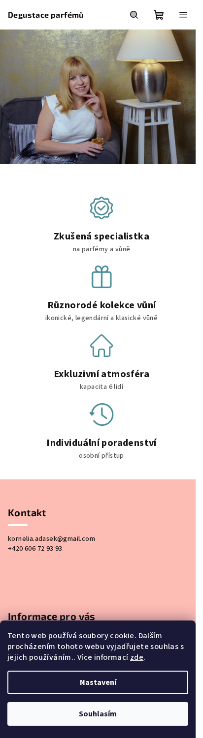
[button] (10, 97)
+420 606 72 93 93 (35, 549)
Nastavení (98, 682)
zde (136, 657)
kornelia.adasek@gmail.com (51, 539)
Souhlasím (98, 713)
